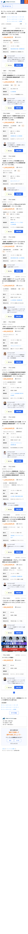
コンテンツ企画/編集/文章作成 (17, 393)
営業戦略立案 (21, 48)
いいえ (17, 740)
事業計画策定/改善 (19, 496)
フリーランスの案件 (11, 748)
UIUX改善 (12, 496)
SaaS (12, 537)
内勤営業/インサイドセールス (17, 535)
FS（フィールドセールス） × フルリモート (16, 19)
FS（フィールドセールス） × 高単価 (14, 21)
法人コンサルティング (15, 181)
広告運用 (12, 395)
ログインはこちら (14, 743)
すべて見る (14, 713)
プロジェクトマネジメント (16, 345)
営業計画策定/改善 (14, 48)
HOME (3, 748)
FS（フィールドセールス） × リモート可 (15, 16)
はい (10, 740)
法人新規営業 (13, 91)
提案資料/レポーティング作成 (17, 222)
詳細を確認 (18, 65)
